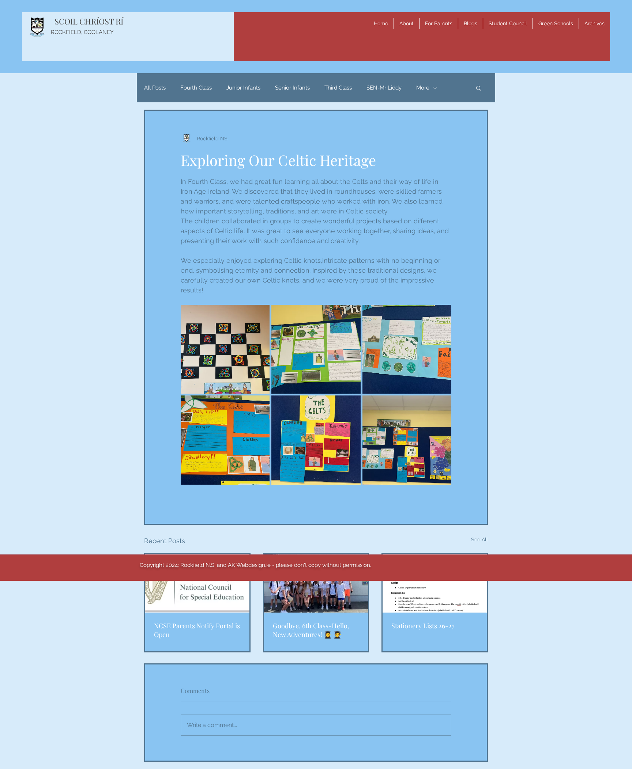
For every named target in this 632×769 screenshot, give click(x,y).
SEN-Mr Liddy (384, 87)
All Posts (155, 87)
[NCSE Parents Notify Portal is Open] (197, 583)
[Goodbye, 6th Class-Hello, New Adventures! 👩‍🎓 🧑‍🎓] (316, 583)
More (422, 87)
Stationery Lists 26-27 (422, 625)
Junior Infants (243, 87)
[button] (406, 23)
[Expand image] (225, 349)
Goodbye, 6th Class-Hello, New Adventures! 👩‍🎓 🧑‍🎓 (311, 630)
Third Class (338, 87)
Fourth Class (196, 87)
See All (479, 539)
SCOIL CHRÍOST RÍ (88, 21)
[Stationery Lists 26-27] (435, 583)
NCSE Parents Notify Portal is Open (197, 630)
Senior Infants (292, 87)
